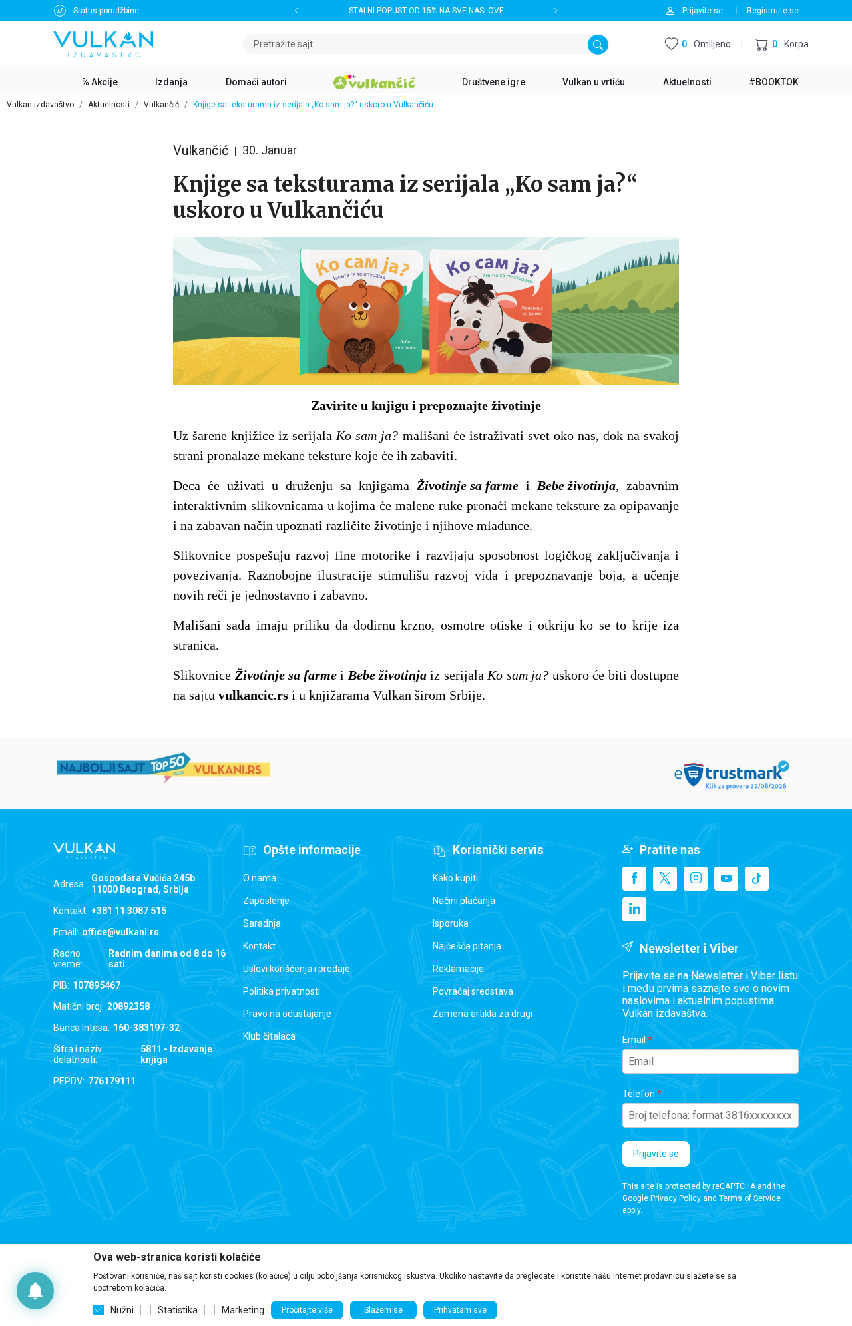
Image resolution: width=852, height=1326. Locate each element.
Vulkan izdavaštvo (40, 104)
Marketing (243, 1310)
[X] (665, 879)
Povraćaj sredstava (473, 991)
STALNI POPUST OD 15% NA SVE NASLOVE (426, 10)
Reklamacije (458, 968)
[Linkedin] (634, 909)
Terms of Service (750, 1198)
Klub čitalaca (269, 1036)
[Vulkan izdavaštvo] (103, 43)
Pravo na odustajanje (287, 1013)
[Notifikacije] (35, 1290)
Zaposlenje (266, 900)
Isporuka (451, 923)
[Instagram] (696, 879)
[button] (782, 44)
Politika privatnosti (281, 991)
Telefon (638, 1093)
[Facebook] (634, 879)
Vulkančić (161, 104)
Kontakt (259, 946)
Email (634, 1039)
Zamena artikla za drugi (482, 1013)
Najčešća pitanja (467, 946)
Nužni (122, 1310)
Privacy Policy (675, 1198)
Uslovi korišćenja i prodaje (296, 968)
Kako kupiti (455, 878)
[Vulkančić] (374, 80)
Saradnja (262, 923)
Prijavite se (656, 1153)
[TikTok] (757, 879)
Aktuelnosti (109, 104)
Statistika (178, 1310)
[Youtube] (726, 879)
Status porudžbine (106, 10)
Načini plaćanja (464, 900)
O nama (259, 878)
